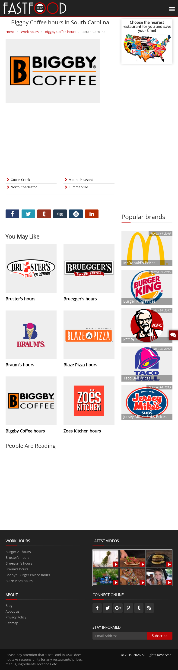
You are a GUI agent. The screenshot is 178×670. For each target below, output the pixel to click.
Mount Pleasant (81, 179)
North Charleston (24, 187)
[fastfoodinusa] (34, 8)
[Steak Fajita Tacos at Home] (132, 558)
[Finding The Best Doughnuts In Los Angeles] (132, 576)
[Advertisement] (60, 139)
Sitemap (12, 623)
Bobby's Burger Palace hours (28, 575)
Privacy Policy (16, 617)
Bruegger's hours (19, 563)
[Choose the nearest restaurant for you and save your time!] (147, 48)
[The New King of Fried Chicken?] (105, 576)
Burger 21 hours (18, 551)
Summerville (78, 187)
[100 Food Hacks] (105, 558)
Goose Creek (20, 179)
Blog (9, 605)
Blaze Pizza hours (19, 580)
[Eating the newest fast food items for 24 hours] (159, 576)
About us (12, 611)
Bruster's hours (17, 557)
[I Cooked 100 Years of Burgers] (159, 558)
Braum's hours (17, 569)
